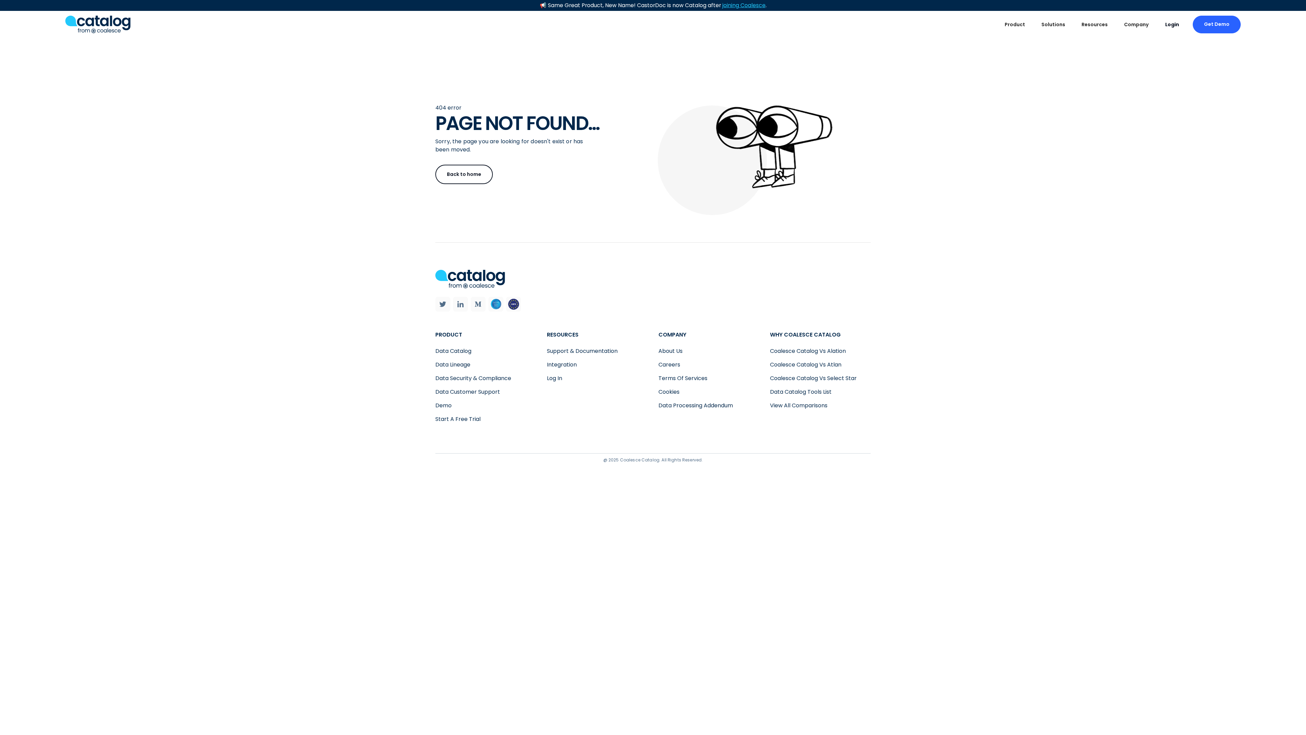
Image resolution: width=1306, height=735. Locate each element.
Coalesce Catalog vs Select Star (813, 378)
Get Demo (1216, 24)
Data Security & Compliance (473, 378)
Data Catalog (453, 351)
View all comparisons (798, 405)
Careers (669, 365)
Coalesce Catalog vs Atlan (805, 365)
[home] (98, 24)
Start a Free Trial (458, 419)
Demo (443, 405)
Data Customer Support (467, 392)
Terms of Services (682, 378)
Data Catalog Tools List (801, 392)
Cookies (669, 392)
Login (1172, 24)
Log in (554, 378)
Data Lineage (452, 365)
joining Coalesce (744, 5)
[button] (1015, 24)
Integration (562, 365)
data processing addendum (695, 405)
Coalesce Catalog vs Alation (808, 351)
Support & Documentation (582, 351)
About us (670, 351)
